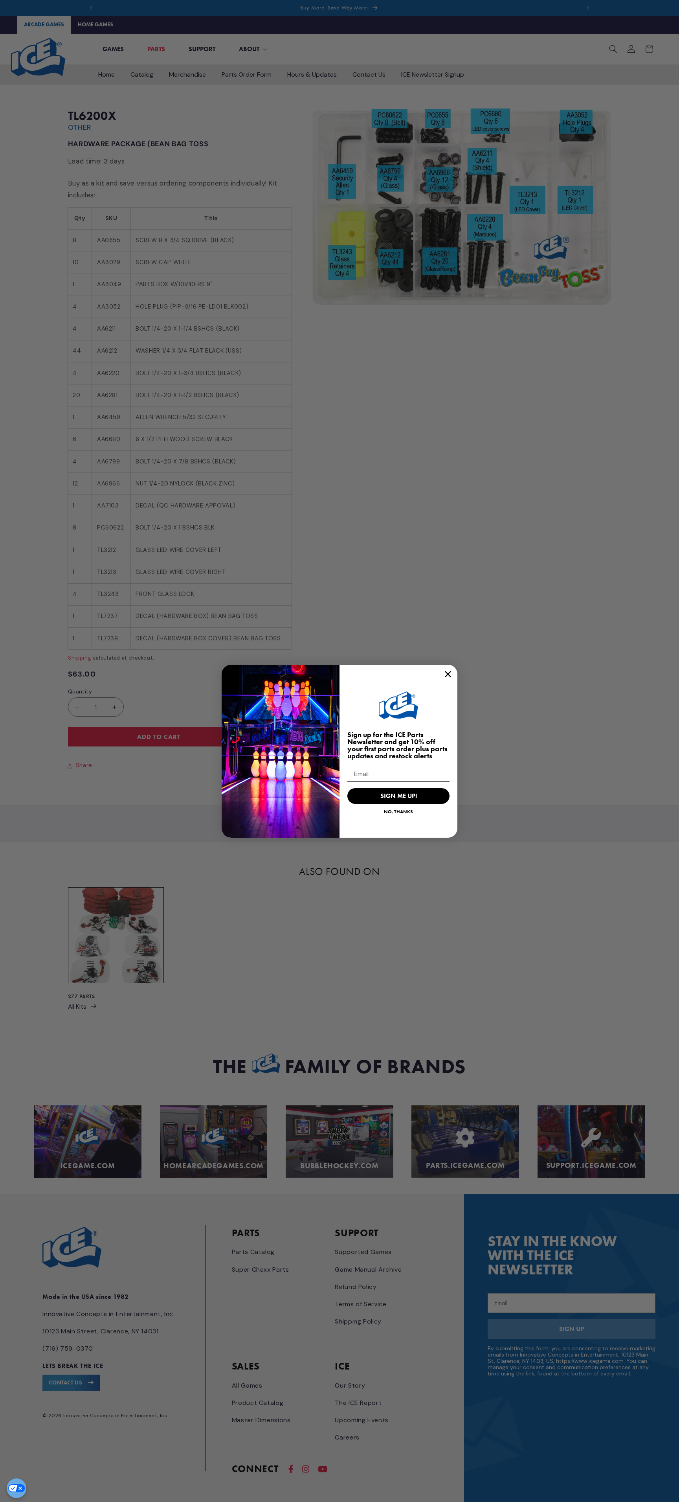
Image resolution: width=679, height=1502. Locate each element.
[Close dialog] (448, 674)
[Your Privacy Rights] (16, 1488)
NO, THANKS (398, 811)
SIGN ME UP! (398, 796)
